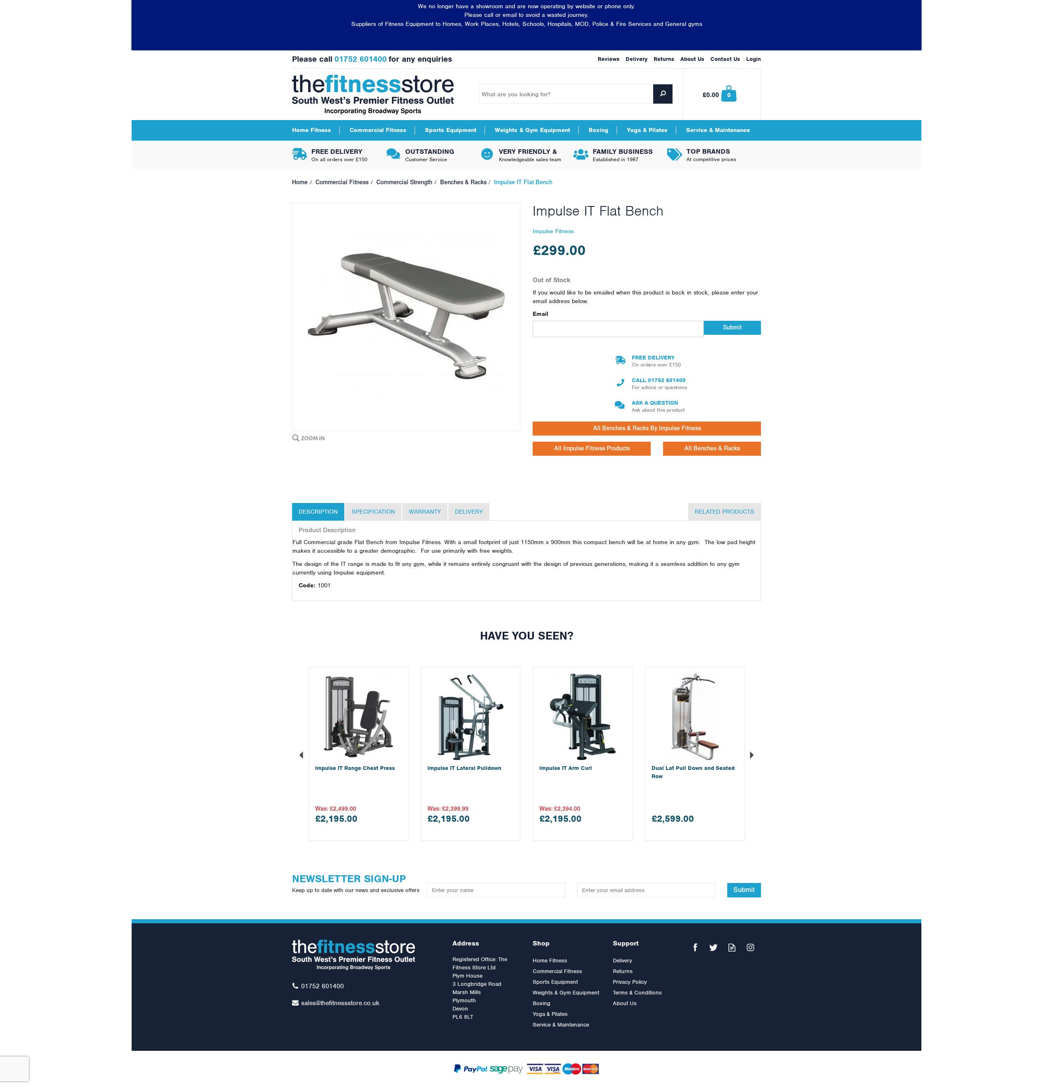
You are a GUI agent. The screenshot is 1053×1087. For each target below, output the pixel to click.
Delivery (469, 511)
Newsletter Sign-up (356, 883)
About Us (625, 1003)
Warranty (425, 511)
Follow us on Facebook (695, 947)
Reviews (608, 59)
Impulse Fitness (553, 231)
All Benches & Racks (712, 448)
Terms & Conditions (637, 992)
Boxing (541, 1003)
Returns (623, 971)
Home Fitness (550, 960)
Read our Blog (732, 947)
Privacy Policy (630, 981)
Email (540, 314)
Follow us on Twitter (713, 947)
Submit (732, 327)
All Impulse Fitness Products (592, 448)
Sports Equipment (555, 981)
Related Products (724, 511)
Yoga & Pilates (550, 1014)
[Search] (663, 94)
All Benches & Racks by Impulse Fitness (647, 428)
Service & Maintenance (561, 1024)
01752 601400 (667, 380)
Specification (373, 511)
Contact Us (725, 59)
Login (753, 59)
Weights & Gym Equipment (566, 992)
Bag (722, 94)
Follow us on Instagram (750, 947)
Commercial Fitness (557, 971)
